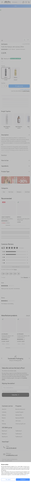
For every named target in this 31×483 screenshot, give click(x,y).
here (27, 474)
